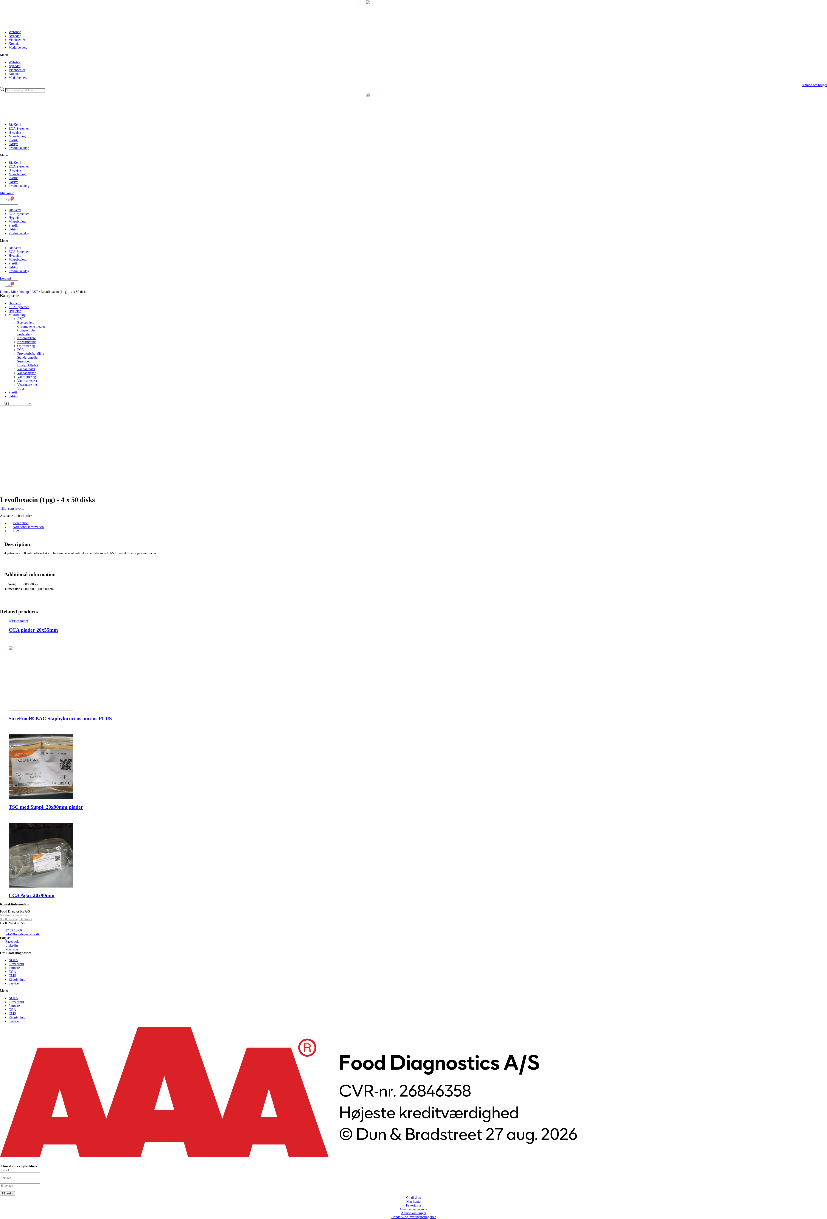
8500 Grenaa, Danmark (16, 919)
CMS (12, 975)
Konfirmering (26, 342)
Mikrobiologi (17, 136)
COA (12, 971)
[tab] (418, 523)
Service (14, 983)
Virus (21, 388)
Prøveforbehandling (30, 353)
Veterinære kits (27, 384)
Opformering (26, 346)
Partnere (14, 968)
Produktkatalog (19, 148)
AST (34, 292)
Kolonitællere (26, 338)
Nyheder (14, 36)
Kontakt (14, 43)
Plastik (13, 140)
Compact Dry (26, 330)
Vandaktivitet (26, 369)
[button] (413, 55)
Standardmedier (28, 357)
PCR (20, 349)
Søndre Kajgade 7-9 (13, 915)
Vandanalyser (26, 373)
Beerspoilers (25, 322)
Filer (16, 531)
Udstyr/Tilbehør (28, 365)
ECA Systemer (19, 128)
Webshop (15, 32)
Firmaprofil (16, 964)
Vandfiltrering (26, 377)
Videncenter (17, 40)
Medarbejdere (18, 47)
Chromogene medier (31, 326)
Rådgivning (17, 979)
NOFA (13, 960)
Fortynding (24, 334)
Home (4, 292)
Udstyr (13, 144)
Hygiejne (15, 132)
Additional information (28, 527)
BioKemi (15, 124)
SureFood (24, 361)
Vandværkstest (27, 380)
